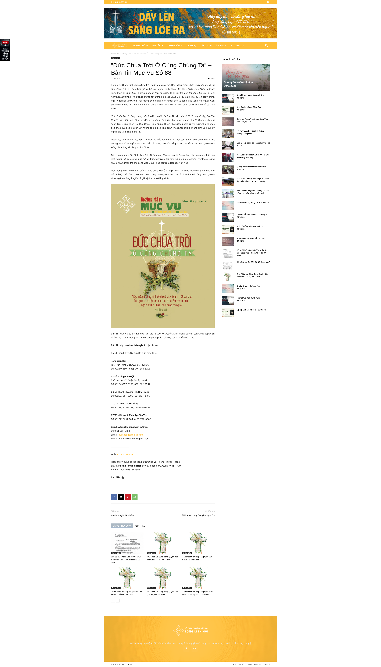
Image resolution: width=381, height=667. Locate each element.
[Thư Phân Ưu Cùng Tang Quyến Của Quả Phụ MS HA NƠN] (163, 578)
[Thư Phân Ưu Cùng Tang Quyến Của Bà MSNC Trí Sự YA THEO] (163, 543)
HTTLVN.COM (237, 45)
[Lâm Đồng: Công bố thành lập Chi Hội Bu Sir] (228, 145)
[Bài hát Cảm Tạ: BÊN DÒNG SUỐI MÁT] (228, 265)
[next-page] (118, 600)
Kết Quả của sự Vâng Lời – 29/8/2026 (253, 202)
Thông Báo (173, 45)
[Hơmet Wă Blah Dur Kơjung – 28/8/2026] (228, 300)
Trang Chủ (139, 45)
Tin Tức (156, 45)
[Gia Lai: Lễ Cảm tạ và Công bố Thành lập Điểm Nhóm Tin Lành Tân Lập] (228, 181)
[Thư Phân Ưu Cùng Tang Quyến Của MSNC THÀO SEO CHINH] (127, 578)
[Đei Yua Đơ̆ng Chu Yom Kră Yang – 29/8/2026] (228, 217)
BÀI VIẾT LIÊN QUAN (122, 526)
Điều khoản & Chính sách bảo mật (247, 664)
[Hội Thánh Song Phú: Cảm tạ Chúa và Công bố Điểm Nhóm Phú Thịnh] (228, 193)
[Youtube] (268, 2)
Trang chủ (115, 53)
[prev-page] (113, 600)
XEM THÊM (140, 526)
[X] (121, 497)
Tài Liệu (204, 45)
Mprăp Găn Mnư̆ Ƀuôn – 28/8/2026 (252, 310)
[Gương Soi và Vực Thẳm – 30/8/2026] (246, 77)
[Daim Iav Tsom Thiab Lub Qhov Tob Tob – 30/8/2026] (228, 121)
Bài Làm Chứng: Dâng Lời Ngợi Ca (198, 515)
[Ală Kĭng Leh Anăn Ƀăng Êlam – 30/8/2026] (228, 110)
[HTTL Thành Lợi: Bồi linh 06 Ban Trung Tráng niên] (228, 133)
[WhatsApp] (135, 497)
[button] (266, 45)
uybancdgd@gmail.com (132, 434)
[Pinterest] (128, 497)
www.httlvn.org (125, 454)
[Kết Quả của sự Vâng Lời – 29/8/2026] (228, 205)
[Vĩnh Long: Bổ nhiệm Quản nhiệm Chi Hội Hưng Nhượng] (228, 157)
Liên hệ (267, 664)
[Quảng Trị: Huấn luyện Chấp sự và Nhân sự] (228, 169)
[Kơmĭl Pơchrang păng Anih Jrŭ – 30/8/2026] (228, 98)
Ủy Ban (220, 45)
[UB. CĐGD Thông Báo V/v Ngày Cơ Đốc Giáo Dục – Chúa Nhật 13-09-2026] (127, 543)
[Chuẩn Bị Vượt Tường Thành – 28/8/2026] (228, 288)
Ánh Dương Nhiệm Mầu (122, 515)
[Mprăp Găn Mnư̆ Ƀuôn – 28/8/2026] (228, 312)
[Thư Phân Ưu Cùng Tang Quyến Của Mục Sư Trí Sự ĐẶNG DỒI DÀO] (198, 578)
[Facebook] (263, 2)
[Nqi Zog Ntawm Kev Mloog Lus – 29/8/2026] (228, 241)
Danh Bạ (191, 45)
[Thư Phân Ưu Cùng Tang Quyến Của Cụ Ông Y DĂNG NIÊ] (198, 543)
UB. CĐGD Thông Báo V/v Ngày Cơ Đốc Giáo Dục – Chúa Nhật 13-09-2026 (126, 560)
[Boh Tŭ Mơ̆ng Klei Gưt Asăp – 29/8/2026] (228, 229)
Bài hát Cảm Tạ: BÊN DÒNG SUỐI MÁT (253, 262)
